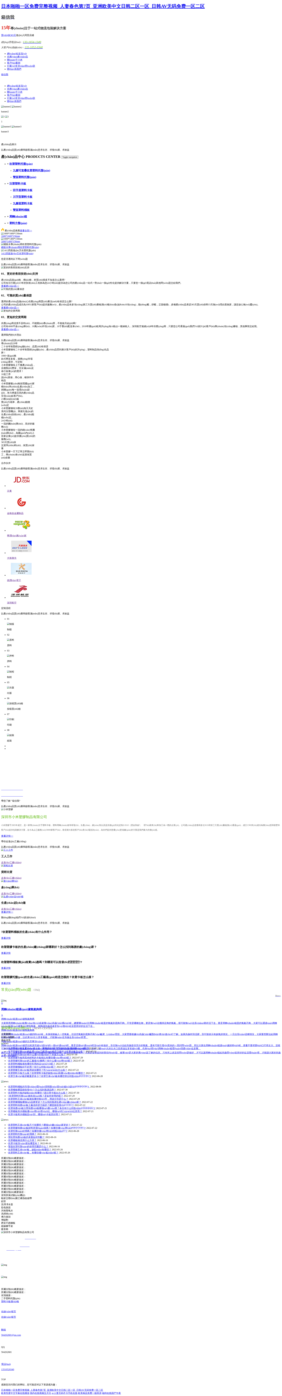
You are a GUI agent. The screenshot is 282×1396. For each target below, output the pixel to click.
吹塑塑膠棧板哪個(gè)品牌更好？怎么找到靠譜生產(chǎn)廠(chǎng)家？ (44, 1102)
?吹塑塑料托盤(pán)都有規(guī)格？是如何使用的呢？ (35, 1096)
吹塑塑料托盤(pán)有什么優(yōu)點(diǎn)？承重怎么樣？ (37, 1054)
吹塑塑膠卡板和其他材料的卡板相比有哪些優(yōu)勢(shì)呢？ (39, 1057)
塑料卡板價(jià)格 (10, 1301)
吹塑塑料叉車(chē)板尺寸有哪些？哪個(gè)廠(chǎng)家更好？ (39, 1125)
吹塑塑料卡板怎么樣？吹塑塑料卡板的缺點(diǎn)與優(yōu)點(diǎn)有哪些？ (46, 1073)
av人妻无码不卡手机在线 (64, 1393)
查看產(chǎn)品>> (10, 286)
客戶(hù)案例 (13, 63)
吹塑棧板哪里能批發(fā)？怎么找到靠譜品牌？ (32, 1089)
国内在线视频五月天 (40, 1393)
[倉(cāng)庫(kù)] (9, 881)
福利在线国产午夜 (111, 1393)
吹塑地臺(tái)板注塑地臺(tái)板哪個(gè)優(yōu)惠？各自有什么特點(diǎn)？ (51, 1108)
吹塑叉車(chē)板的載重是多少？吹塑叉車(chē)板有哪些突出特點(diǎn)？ (49, 1076)
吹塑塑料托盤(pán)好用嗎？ (22, 1134)
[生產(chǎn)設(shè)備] (12, 896)
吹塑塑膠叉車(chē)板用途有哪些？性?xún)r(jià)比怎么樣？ (37, 1070)
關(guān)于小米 (14, 60)
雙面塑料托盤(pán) (24, 177)
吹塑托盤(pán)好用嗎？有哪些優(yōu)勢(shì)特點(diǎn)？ (38, 1131)
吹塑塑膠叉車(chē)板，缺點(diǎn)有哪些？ (29, 1149)
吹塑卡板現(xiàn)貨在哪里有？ (24, 1143)
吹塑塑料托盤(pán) (21, 163)
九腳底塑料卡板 (22, 203)
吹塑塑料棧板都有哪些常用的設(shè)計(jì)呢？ (31, 1064)
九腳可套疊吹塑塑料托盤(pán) (31, 170)
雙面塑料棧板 (21, 209)
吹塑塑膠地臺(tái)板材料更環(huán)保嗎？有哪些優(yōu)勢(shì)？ (47, 1128)
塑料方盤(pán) (18, 223)
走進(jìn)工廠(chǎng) (11, 862)
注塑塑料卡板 (17, 183)
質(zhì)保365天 (8, 35)
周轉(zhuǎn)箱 (18, 216)
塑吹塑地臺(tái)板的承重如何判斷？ (26, 1137)
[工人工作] (7, 850)
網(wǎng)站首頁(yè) (17, 53)
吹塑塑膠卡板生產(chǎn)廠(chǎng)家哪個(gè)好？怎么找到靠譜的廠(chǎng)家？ (48, 1048)
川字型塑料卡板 (22, 196)
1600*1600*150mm (10, 236)
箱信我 (4, 74)
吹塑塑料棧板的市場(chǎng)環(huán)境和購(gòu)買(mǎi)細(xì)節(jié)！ (49, 1086)
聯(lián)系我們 (14, 69)
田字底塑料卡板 (22, 190)
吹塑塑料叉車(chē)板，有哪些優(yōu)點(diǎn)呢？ (33, 1152)
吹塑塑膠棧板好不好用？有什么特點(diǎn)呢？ (32, 1067)
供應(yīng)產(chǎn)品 (17, 56)
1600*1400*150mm (10, 241)
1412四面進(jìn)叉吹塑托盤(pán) (17, 253)
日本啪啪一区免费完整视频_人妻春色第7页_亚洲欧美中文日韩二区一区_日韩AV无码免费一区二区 (103, 6)
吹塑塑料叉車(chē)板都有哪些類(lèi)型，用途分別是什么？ (38, 1099)
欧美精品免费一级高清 (89, 1393)
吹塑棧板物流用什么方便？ (22, 1140)
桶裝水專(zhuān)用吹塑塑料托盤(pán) (20, 247)
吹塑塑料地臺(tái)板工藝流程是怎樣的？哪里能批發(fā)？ (41, 1105)
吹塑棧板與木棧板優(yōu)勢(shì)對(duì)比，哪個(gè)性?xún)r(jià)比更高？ (45, 1111)
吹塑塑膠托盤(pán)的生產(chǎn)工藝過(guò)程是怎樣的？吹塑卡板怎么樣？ (46, 1051)
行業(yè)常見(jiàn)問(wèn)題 (21, 66)
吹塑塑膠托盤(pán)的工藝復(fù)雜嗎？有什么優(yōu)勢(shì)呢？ (40, 1060)
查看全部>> (26, 230)
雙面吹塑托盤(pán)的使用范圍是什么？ (28, 1146)
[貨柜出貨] (7, 865)
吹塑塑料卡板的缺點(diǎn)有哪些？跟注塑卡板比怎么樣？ (38, 1093)
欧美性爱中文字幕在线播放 (15, 1393)
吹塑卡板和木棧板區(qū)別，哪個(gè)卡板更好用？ (34, 1114)
